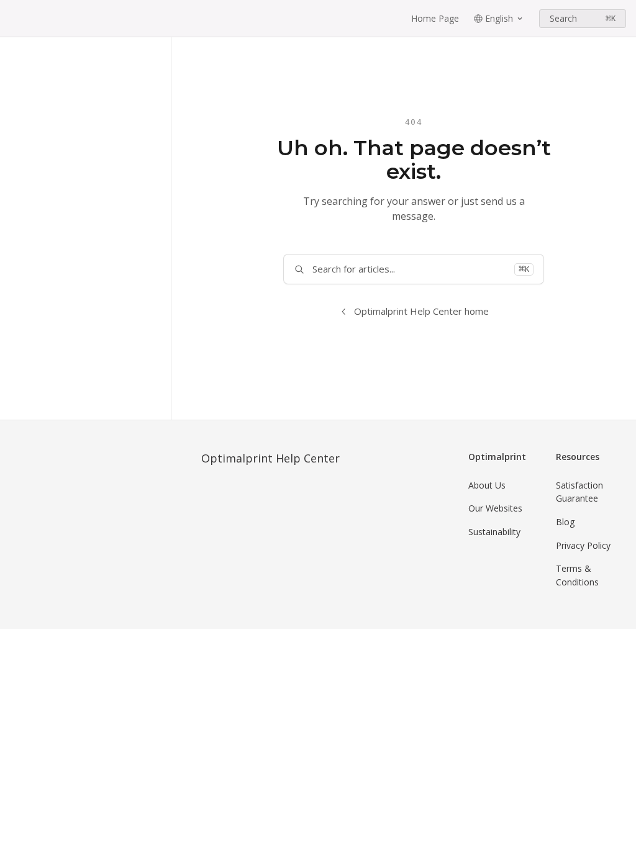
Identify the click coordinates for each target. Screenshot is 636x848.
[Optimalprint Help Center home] (12, 19)
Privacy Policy (583, 545)
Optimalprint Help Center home (421, 311)
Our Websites (495, 508)
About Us (487, 485)
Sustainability (494, 532)
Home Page (435, 18)
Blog (565, 522)
